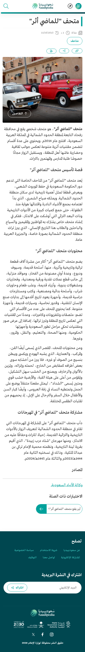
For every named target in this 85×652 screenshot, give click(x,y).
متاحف (75, 41)
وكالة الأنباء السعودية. (66, 485)
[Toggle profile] (78, 6)
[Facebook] (42, 634)
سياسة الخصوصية (24, 550)
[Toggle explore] (70, 6)
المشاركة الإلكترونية (70, 557)
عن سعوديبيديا (71, 550)
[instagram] (52, 634)
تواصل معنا (49, 557)
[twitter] (33, 634)
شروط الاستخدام (48, 550)
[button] (6, 6)
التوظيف (32, 557)
